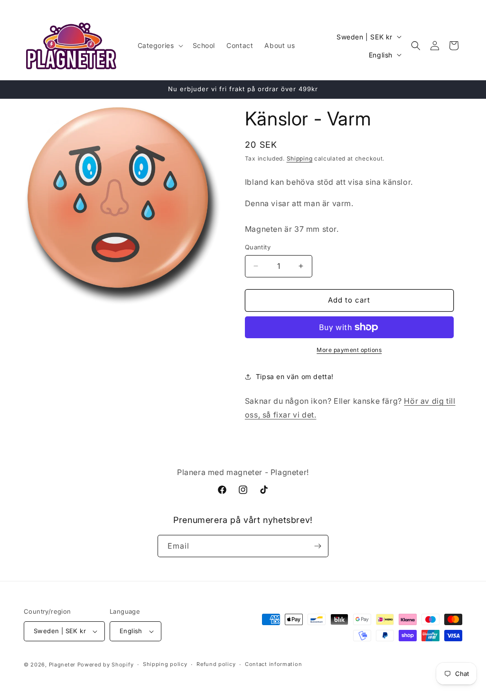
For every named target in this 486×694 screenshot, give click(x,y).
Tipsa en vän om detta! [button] (295, 376)
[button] (159, 46)
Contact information (273, 664)
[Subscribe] (317, 546)
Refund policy (215, 664)
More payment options (349, 349)
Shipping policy (165, 664)
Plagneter (62, 664)
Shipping (300, 158)
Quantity (258, 247)
